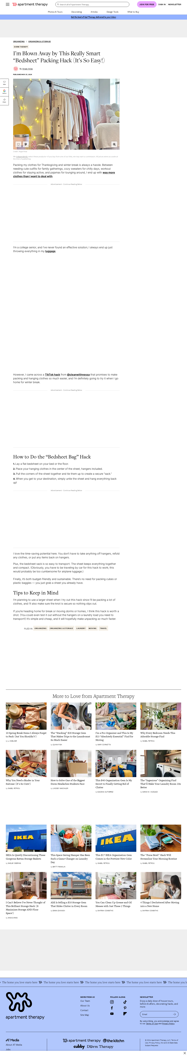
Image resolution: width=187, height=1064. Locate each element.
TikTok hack (52, 374)
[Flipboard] (125, 1013)
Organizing (19, 41)
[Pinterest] (125, 1008)
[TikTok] (125, 1002)
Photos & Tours (55, 11)
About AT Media (14, 1044)
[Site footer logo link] (41, 1004)
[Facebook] (112, 1008)
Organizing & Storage (39, 41)
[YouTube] (112, 1013)
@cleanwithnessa (78, 374)
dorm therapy (21, 46)
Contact (84, 1010)
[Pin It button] (26, 144)
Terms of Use (152, 1023)
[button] (114, 144)
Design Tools (112, 11)
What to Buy (133, 11)
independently (22, 156)
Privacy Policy (168, 1023)
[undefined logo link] (30, 4)
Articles (94, 11)
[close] (184, 1053)
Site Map (84, 1015)
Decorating (76, 11)
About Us (85, 1005)
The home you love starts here (52, 982)
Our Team (85, 1001)
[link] (26, 734)
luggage (50, 251)
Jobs (8, 1049)
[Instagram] (112, 1002)
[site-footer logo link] (12, 1040)
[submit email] (174, 1014)
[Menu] (7, 4)
